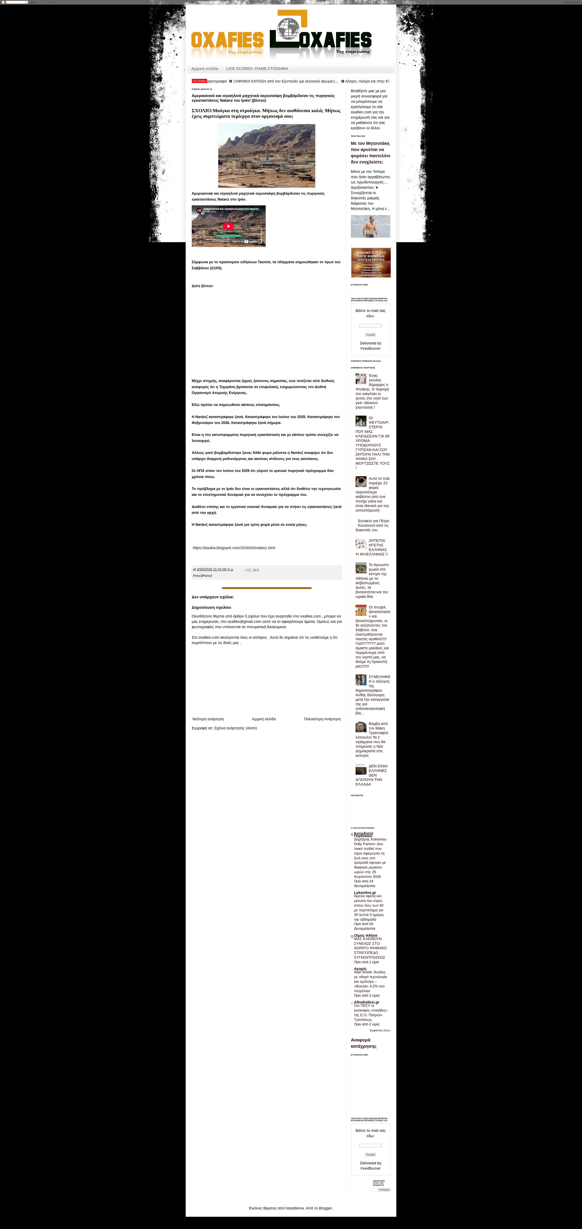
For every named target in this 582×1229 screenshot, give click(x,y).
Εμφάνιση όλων (380, 1030)
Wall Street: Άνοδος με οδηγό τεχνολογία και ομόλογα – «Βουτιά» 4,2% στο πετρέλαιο (370, 981)
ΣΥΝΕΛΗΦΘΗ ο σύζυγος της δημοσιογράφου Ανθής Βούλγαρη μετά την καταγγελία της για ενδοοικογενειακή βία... (373, 695)
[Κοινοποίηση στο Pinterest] (257, 570)
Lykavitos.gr (365, 892)
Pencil (197, 576)
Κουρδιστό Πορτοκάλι (363, 834)
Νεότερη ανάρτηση (208, 719)
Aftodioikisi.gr (366, 1002)
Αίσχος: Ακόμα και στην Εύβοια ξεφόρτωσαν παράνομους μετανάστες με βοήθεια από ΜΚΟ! (335, 81)
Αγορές (360, 969)
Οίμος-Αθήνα (365, 935)
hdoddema (295, 1208)
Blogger (325, 1208)
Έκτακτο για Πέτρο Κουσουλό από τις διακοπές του (372, 525)
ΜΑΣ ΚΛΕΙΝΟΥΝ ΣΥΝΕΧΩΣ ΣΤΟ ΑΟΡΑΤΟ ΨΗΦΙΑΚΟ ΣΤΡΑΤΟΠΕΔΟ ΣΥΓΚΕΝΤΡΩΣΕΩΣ (370, 948)
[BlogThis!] (249, 570)
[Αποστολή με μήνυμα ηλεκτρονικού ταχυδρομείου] (246, 570)
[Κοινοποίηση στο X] (252, 570)
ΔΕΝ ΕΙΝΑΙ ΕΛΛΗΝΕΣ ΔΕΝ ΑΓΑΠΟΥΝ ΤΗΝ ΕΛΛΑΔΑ (372, 775)
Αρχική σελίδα (204, 68)
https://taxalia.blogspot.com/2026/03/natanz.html (233, 548)
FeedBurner (371, 348)
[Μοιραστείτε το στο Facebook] (254, 570)
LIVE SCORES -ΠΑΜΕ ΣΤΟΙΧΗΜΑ (257, 68)
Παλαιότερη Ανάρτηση (322, 719)
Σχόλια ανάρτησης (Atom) (235, 728)
